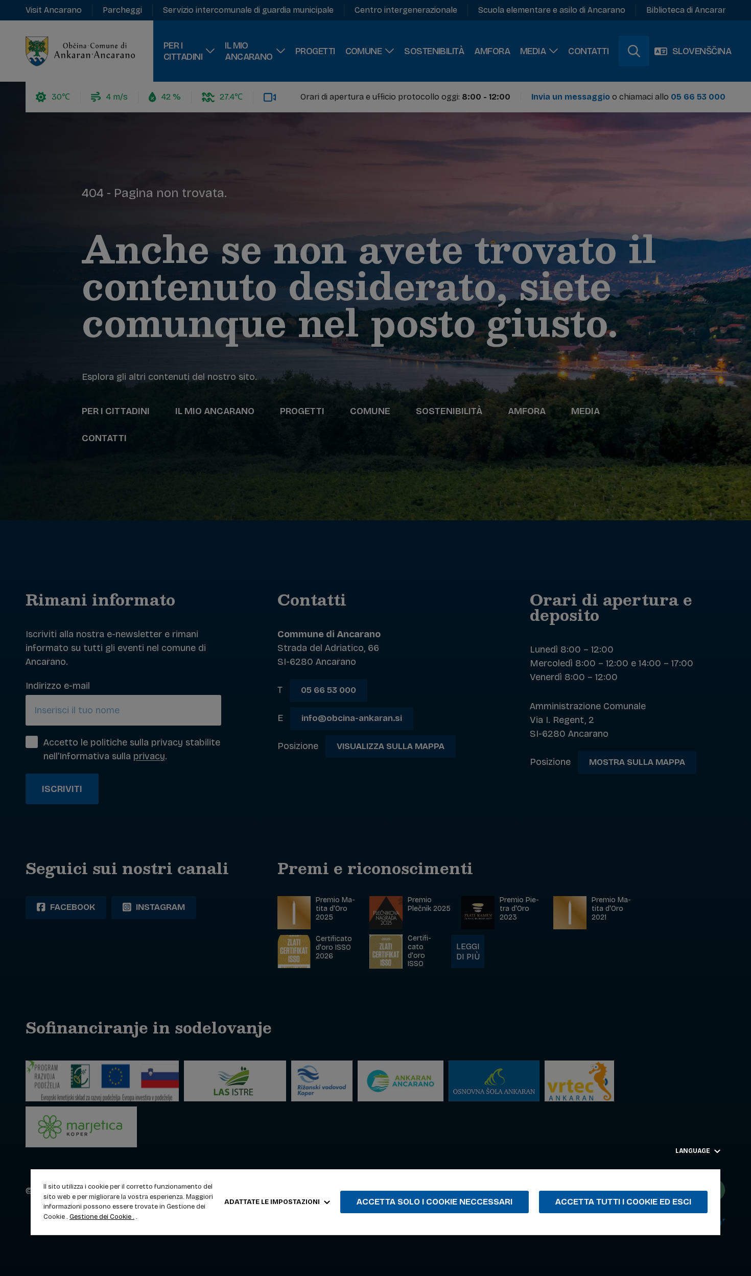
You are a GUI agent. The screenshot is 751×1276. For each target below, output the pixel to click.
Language (693, 1150)
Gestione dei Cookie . (101, 1217)
